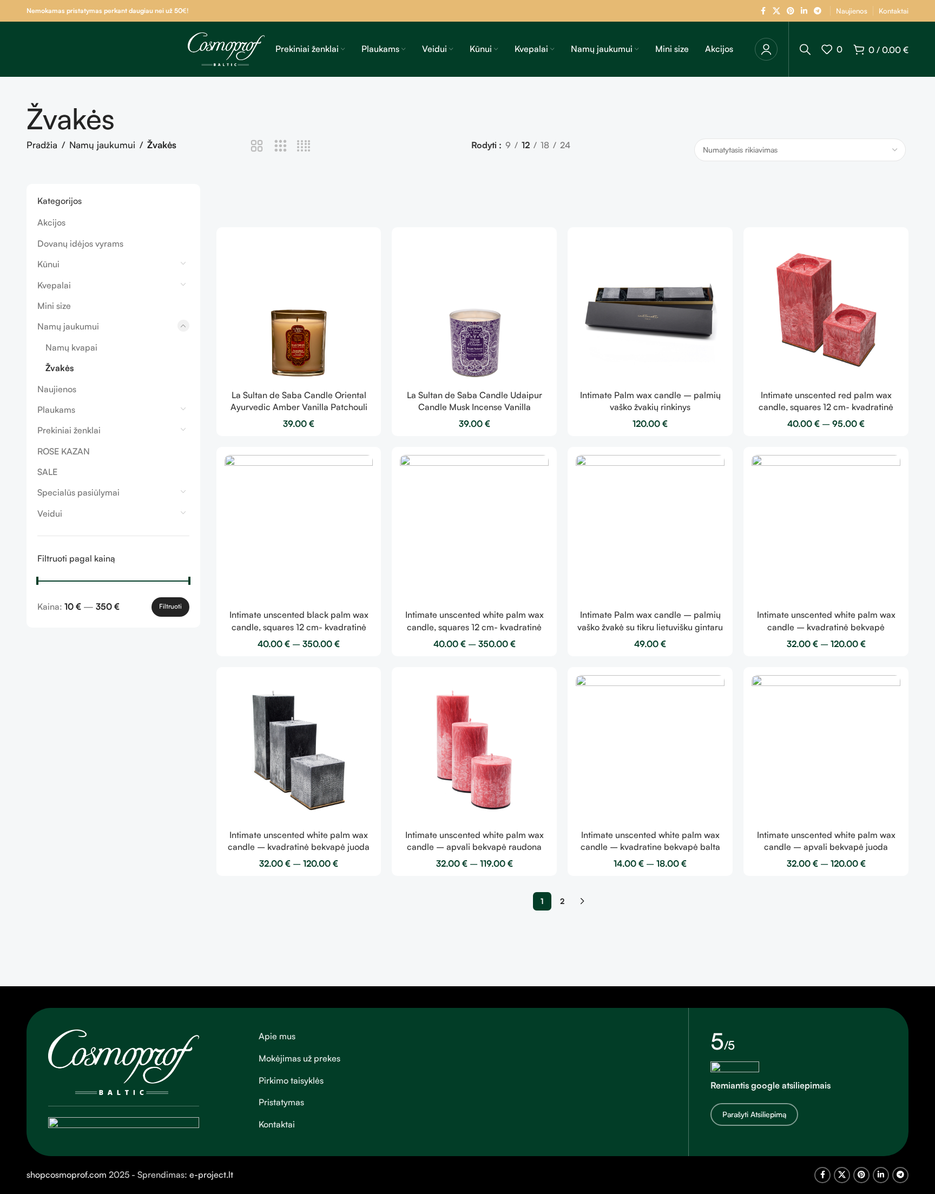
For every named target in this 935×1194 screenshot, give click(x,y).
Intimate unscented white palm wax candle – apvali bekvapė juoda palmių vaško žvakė (826, 847)
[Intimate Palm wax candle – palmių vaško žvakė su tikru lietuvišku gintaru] (650, 529)
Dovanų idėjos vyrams (80, 243)
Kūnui (48, 264)
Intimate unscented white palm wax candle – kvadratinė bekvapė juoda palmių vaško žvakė (299, 847)
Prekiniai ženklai (69, 430)
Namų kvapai (71, 347)
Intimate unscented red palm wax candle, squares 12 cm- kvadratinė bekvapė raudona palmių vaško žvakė (826, 407)
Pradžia (42, 144)
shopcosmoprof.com (67, 1174)
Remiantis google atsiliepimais (770, 1085)
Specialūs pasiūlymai (78, 492)
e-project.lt (211, 1174)
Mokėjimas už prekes (299, 1058)
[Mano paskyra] (766, 49)
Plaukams (56, 409)
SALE (47, 471)
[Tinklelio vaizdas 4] (304, 146)
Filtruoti (170, 606)
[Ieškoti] (805, 49)
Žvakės (59, 367)
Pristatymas (281, 1102)
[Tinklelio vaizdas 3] (280, 146)
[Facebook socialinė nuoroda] (762, 11)
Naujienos (56, 389)
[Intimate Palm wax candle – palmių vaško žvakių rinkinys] (650, 309)
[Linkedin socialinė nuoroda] (804, 11)
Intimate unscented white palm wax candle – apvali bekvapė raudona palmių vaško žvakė (474, 847)
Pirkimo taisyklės (291, 1080)
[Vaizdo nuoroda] (123, 1061)
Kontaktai (277, 1124)
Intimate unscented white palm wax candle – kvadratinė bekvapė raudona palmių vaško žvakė (826, 626)
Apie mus (277, 1036)
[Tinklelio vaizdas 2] (257, 146)
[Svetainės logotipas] (226, 48)
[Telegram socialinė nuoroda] (818, 11)
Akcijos (51, 222)
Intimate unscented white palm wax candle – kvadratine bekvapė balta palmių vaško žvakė (650, 847)
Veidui (49, 513)
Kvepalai (54, 285)
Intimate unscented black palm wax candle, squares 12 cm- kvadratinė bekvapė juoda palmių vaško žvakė (298, 626)
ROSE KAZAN (63, 451)
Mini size (54, 305)
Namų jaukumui (102, 144)
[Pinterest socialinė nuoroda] (790, 11)
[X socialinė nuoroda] (776, 11)
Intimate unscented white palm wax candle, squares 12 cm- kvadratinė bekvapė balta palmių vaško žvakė (474, 626)
